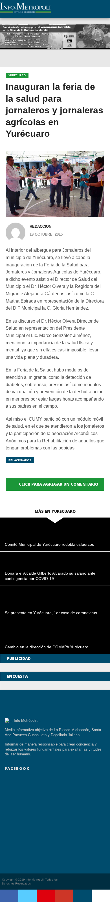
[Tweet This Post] (27, 896)
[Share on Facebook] (9, 896)
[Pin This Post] (46, 896)
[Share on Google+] (64, 896)
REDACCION (40, 226)
